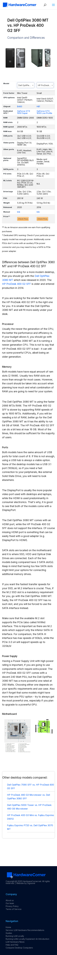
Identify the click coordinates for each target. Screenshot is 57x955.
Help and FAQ (12, 945)
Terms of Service (13, 909)
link (18, 212)
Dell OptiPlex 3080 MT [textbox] (26, 85)
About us (10, 900)
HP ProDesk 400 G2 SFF (16, 283)
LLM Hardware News (15, 942)
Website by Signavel (25, 883)
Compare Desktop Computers (19, 948)
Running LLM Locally (15, 936)
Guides (9, 933)
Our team (10, 903)
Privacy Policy (12, 906)
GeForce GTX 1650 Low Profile (44, 112)
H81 (38, 106)
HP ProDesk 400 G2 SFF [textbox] (46, 85)
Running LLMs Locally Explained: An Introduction (27, 939)
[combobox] (25, 85)
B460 (19, 106)
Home (8, 927)
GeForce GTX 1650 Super (23, 112)
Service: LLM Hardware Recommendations (25, 930)
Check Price (23, 219)
